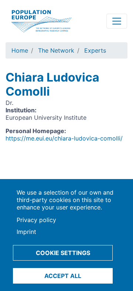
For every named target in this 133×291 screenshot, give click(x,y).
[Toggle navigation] (116, 21)
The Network (56, 50)
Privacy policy (36, 220)
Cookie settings (63, 253)
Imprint (26, 231)
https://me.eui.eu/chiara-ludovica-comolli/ (64, 138)
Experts (95, 50)
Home (19, 50)
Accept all (62, 276)
